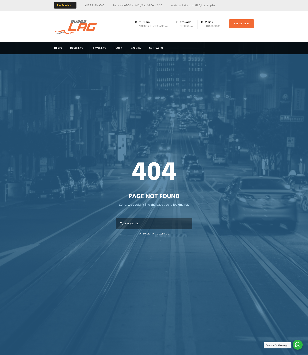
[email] (246, 6)
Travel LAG (98, 48)
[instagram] (253, 6)
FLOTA (118, 48)
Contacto (156, 48)
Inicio (58, 48)
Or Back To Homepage (154, 234)
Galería (135, 48)
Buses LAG (76, 48)
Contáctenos (241, 24)
